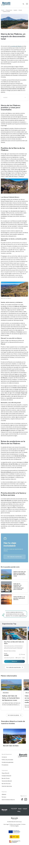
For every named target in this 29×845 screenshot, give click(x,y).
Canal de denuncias (7, 786)
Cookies (24, 824)
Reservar (14, 661)
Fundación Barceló (6, 775)
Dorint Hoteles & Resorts (8, 799)
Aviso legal (6, 824)
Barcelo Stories (6, 778)
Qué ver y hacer (6, 11)
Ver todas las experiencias (14, 556)
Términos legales (14, 826)
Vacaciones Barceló (7, 781)
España (15, 10)
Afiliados (4, 794)
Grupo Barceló (5, 773)
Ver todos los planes (13, 715)
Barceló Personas (6, 783)
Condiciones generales (7, 762)
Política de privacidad (7, 759)
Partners (4, 797)
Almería (20, 10)
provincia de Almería (15, 46)
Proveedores (5, 765)
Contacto (4, 757)
